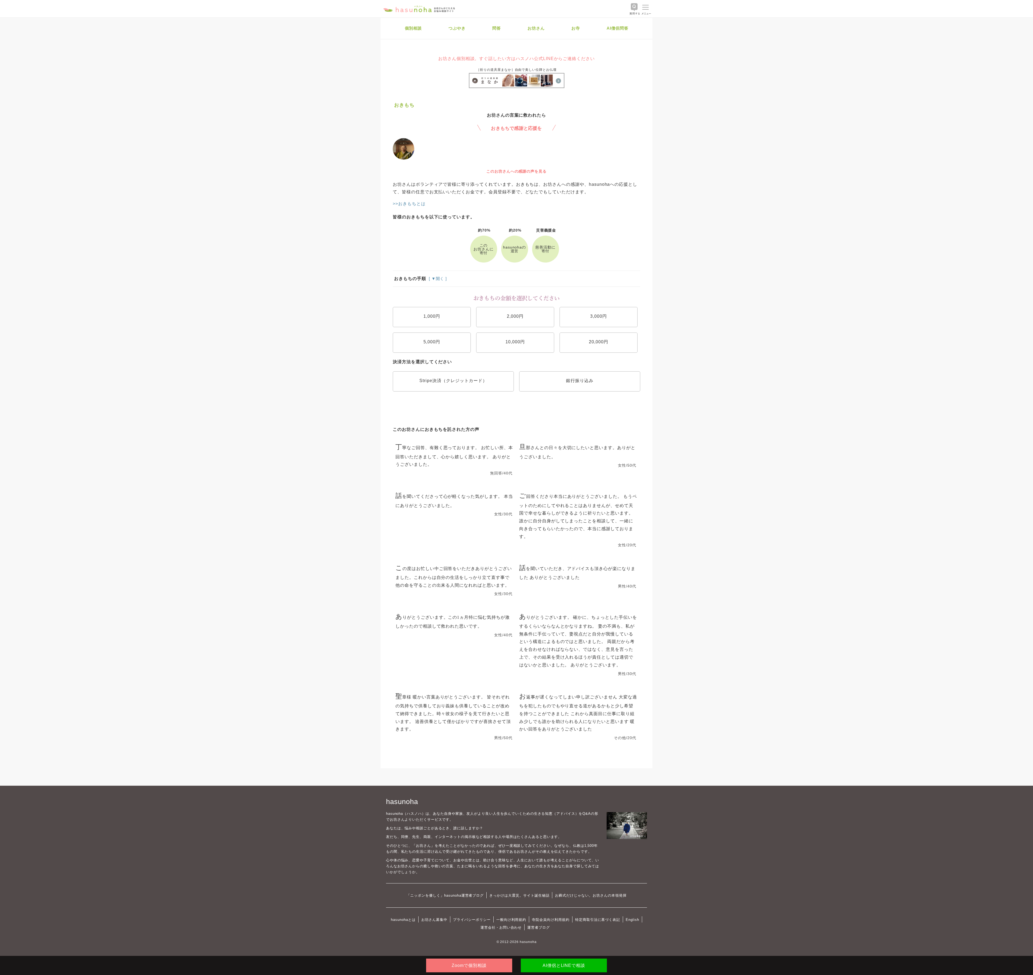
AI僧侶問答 (617, 28)
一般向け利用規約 (511, 920)
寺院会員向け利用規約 (550, 920)
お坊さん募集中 (434, 920)
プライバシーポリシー (472, 920)
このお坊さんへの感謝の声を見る (516, 171)
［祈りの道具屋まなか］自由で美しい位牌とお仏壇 (516, 70)
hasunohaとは (403, 920)
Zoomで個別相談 (469, 965)
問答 (496, 28)
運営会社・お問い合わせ (501, 927)
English (632, 920)
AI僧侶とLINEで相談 (564, 965)
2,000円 (515, 316)
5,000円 (431, 342)
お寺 (575, 28)
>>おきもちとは (409, 203)
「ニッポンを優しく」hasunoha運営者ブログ (445, 895)
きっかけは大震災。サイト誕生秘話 (519, 895)
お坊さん (536, 28)
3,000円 (598, 316)
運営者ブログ (538, 927)
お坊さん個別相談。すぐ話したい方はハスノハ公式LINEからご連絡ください (516, 58)
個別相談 (413, 28)
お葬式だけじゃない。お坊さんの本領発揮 (590, 895)
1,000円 (431, 316)
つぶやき (457, 28)
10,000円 (515, 342)
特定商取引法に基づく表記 (597, 920)
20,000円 (598, 342)
